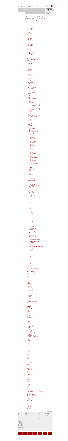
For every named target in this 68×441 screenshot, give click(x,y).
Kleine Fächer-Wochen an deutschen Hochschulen (34, 163)
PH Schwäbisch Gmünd (33, 160)
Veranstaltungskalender (31, 174)
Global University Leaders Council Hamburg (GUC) (32, 336)
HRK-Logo (29, 277)
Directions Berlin (30, 296)
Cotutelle (29, 327)
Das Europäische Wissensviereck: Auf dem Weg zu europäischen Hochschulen (36, 234)
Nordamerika (30, 224)
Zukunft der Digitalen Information (31, 180)
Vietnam (30, 267)
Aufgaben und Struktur (29, 35)
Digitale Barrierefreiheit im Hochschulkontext (34, 185)
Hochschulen (48, 12)
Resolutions (28, 321)
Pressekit (28, 276)
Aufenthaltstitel (31, 249)
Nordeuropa (31, 211)
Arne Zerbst (29, 33)
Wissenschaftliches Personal (31, 186)
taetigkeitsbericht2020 (28, 408)
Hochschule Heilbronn (32, 150)
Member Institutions (30, 293)
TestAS (30, 244)
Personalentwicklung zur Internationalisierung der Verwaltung (34, 390)
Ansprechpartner (30, 47)
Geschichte (28, 48)
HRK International (28, 323)
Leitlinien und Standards (31, 193)
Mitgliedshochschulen (29, 61)
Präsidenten (29, 49)
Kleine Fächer (29, 162)
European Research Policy (30, 331)
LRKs (27, 66)
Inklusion (30, 90)
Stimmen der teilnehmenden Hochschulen (31, 367)
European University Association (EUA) (32, 314)
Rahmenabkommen (32, 251)
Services (29, 299)
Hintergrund (31, 164)
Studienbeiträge (30, 79)
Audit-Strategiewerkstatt (29, 360)
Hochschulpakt (29, 120)
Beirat (29, 37)
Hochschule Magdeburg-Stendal (33, 157)
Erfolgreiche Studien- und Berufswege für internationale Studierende (36, 246)
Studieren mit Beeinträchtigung (31, 82)
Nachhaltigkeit (29, 176)
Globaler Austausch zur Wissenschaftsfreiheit (34, 225)
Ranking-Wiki (30, 110)
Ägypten (30, 255)
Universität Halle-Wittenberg (33, 145)
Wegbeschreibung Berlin (30, 40)
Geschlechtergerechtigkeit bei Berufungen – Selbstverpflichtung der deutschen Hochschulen (36, 127)
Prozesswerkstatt (29, 378)
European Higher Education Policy (31, 330)
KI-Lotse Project (29, 306)
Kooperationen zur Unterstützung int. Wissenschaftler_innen (33, 393)
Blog (30, 134)
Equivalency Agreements (30, 326)
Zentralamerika (31, 221)
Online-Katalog (29, 43)
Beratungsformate (28, 375)
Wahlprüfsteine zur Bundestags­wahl (32, 114)
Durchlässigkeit (29, 80)
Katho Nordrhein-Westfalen (33, 153)
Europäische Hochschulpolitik (32, 235)
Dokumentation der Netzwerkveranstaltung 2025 (35, 109)
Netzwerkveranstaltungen (32, 196)
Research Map (28, 307)
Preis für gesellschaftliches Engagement (31, 58)
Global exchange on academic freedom (31, 335)
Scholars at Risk (31, 227)
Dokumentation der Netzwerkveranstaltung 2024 (35, 108)
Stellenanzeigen (29, 53)
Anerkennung (29, 74)
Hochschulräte (30, 123)
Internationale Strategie (31, 192)
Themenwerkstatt (29, 376)
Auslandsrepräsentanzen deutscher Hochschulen (34, 254)
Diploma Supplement (30, 64)
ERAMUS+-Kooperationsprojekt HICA (34, 222)
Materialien (30, 112)
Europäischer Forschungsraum (33, 238)
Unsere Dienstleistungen (30, 44)
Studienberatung (30, 81)
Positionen (28, 269)
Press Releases (29, 317)
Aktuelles (30, 170)
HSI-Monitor (30, 201)
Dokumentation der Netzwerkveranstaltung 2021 (35, 106)
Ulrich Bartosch (29, 26)
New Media (28, 311)
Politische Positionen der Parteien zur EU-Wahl (33, 116)
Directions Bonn (30, 295)
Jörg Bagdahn (29, 25)
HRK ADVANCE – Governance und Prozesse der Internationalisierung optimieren (36, 230)
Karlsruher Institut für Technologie (34, 151)
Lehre (27, 86)
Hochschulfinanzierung (30, 119)
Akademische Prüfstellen (32, 242)
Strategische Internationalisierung (31, 191)
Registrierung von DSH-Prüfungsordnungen (33, 65)
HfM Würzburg (32, 161)
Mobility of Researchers (30, 329)
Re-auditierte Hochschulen (30, 369)
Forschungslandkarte (30, 96)
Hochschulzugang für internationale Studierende (34, 241)
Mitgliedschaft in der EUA (30, 101)
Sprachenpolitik (30, 202)
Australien (30, 210)
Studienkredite (30, 77)
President (28, 282)
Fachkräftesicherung (30, 69)
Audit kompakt (28, 387)
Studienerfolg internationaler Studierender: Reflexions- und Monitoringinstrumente (36, 391)
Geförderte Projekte (32, 166)
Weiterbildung (29, 83)
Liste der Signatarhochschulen (33, 128)
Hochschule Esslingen (32, 142)
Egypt (28, 344)
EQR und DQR (30, 72)
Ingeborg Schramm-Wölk (31, 289)
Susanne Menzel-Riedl (30, 28)
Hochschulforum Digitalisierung (32, 92)
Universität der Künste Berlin (33, 137)
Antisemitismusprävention (31, 125)
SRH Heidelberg (32, 149)
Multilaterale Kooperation (32, 223)
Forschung (28, 95)
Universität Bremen (32, 140)
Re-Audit (27, 363)
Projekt (27, 373)
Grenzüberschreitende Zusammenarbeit (33, 233)
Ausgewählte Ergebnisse (32, 168)
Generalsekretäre (30, 50)
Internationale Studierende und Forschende (32, 240)
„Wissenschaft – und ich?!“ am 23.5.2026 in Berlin (32, 59)
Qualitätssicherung (30, 124)
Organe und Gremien (30, 38)
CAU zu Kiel (31, 152)
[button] (20, 411)
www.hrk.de (35, 20)
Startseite (27, 22)
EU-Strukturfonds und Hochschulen (32, 100)
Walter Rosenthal (30, 29)
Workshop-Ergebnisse (30, 398)
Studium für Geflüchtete (31, 247)
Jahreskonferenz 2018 (29, 400)
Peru (30, 220)
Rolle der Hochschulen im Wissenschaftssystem (33, 115)
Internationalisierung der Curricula (32, 231)
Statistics (28, 310)
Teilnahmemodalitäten (29, 359)
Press (27, 316)
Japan (30, 209)
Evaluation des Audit (29, 371)
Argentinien (31, 256)
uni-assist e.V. (31, 245)
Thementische (29, 399)
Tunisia (29, 349)
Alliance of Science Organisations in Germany (32, 301)
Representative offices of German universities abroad (33, 338)
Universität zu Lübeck (32, 156)
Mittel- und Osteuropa (32, 213)
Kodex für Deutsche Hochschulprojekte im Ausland (34, 268)
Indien (30, 208)
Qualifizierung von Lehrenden (31, 88)
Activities (27, 302)
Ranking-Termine (31, 111)
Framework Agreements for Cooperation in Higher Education (34, 325)
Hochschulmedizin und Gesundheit (32, 121)
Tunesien (31, 265)
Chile (30, 217)
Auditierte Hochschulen (29, 368)
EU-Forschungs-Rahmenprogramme (34, 237)
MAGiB (29, 129)
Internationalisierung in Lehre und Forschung (33, 229)
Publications (28, 322)
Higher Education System (30, 308)
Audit (26, 352)
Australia (29, 340)
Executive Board (29, 283)
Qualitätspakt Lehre (30, 93)
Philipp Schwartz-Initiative (32, 226)
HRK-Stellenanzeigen (30, 54)
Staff (27, 294)
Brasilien (31, 216)
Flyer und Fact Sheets (29, 405)
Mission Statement (29, 34)
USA (30, 266)
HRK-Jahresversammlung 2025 (31, 273)
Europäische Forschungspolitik (32, 236)
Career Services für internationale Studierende (32, 392)
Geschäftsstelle (29, 39)
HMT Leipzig (31, 155)
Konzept (28, 354)
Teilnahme (28, 374)
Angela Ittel (29, 285)
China (30, 207)
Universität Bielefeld (32, 138)
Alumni (29, 85)
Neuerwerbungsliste (30, 45)
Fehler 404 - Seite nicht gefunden (21, 13)
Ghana (30, 262)
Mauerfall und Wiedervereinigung (31, 52)
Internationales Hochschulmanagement (33, 228)
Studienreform (29, 73)
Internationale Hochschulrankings (31, 102)
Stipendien (30, 78)
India (28, 347)
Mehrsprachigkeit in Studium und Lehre (31, 395)
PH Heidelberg (31, 148)
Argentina (29, 339)
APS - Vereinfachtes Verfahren (31, 63)
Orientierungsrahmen (31, 187)
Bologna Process (29, 309)
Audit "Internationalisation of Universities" (31, 303)
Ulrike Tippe (29, 32)
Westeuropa (31, 212)
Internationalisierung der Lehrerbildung (33, 232)
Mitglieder (28, 60)
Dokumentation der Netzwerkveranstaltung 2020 (35, 105)
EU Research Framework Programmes (32, 332)
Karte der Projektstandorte (32, 135)
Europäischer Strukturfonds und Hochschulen (35, 239)
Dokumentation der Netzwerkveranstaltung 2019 (35, 104)
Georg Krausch (29, 27)
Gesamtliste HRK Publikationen (30, 271)
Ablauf (28, 358)
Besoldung (30, 189)
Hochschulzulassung (30, 75)
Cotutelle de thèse (32, 250)
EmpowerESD (29, 305)
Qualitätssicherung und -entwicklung (32, 87)
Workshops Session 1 (30, 401)
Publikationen (28, 270)
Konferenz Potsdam (30, 70)
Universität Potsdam (32, 159)
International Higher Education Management (32, 337)
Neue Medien (29, 91)
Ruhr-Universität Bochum (33, 139)
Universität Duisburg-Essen (33, 141)
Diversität (29, 130)
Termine (30, 173)
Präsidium (28, 24)
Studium (28, 68)
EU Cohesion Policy (30, 315)
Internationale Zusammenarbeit (31, 204)
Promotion (29, 97)
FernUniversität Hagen (32, 144)
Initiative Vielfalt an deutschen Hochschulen (33, 131)
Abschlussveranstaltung (32, 133)
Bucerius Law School (32, 146)
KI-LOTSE (29, 181)
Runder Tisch (28, 381)
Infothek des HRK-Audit (29, 407)
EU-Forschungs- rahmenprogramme (32, 98)
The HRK (27, 281)
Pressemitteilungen (29, 275)
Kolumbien (31, 218)
